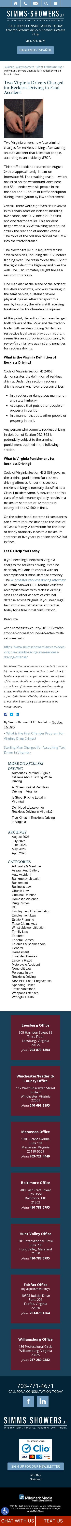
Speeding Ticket (23, 985)
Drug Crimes (21, 903)
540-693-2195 (40, 1105)
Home (16, 3)
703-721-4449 (40, 1156)
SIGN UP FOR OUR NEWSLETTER (35, 1466)
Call (25, 3)
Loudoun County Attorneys (19, 67)
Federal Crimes (23, 940)
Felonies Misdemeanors (29, 944)
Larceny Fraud (22, 960)
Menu (55, 3)
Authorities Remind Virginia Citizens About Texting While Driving (32, 777)
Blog (39, 67)
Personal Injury (22, 972)
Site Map (35, 1475)
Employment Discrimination (31, 911)
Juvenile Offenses (24, 956)
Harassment (20, 952)
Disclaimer (36, 1479)
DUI (14, 907)
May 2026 (19, 849)
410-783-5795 (40, 1207)
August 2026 (21, 836)
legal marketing (41, 1508)
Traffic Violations (23, 989)
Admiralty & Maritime (26, 866)
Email (35, 3)
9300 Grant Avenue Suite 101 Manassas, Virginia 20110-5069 (35, 1145)
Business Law (22, 886)
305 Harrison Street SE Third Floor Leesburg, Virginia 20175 (35, 1038)
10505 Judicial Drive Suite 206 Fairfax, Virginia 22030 (35, 1301)
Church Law (20, 891)
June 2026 (19, 845)
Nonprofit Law (21, 968)
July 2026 (18, 841)
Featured (18, 936)
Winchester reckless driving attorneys (38, 580)
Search (46, 3)
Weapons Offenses (25, 993)
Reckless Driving (53, 67)
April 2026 (19, 853)
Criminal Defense (24, 895)
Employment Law (24, 915)
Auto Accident (21, 874)
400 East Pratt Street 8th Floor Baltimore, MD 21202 (35, 1196)
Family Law (20, 931)
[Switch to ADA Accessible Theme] (5, 1511)
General (17, 948)
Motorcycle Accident (26, 964)
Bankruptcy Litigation (26, 878)
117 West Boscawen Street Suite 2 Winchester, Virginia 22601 (35, 1094)
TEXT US (53, 1521)
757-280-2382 (40, 1360)
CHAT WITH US (17, 1521)
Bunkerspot (20, 882)
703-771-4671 (35, 41)
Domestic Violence (25, 899)
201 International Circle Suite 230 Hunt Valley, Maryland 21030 (35, 1247)
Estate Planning (23, 919)
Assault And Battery (25, 870)
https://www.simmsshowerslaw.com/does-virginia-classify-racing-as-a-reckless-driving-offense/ (35, 652)
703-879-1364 (40, 1050)
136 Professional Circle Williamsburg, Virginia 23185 (35, 1350)
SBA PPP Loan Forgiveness (31, 981)
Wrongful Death (23, 997)
